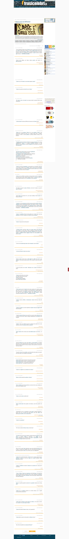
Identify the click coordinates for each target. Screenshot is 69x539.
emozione (35, 132)
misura (18, 251)
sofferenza (40, 478)
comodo (28, 167)
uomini (26, 243)
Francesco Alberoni (48, 62)
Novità (50, 535)
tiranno (31, 369)
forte (24, 450)
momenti (20, 315)
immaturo (20, 362)
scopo (25, 502)
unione (18, 151)
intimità (25, 205)
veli (38, 258)
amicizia (18, 203)
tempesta (18, 155)
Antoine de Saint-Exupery (40, 378)
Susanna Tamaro (47, 67)
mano (28, 427)
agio (16, 53)
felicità (18, 229)
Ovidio (46, 70)
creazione (35, 215)
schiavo (27, 369)
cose (20, 52)
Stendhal (47, 65)
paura (19, 413)
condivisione (39, 180)
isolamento (41, 528)
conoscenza (35, 142)
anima (31, 89)
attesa (38, 295)
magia (21, 438)
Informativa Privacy (19, 537)
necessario (31, 243)
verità (42, 217)
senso (39, 177)
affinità (33, 143)
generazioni (19, 145)
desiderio (21, 232)
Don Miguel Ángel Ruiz (48, 51)
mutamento (19, 153)
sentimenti (24, 203)
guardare (32, 482)
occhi (26, 89)
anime (23, 151)
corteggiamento (41, 147)
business (35, 342)
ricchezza (37, 203)
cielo (28, 258)
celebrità (31, 324)
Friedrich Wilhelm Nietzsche (39, 190)
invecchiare (27, 475)
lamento (23, 490)
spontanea (17, 459)
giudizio (31, 157)
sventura (38, 316)
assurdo (33, 60)
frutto (28, 142)
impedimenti (33, 151)
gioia (25, 215)
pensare (21, 142)
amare (40, 63)
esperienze (28, 473)
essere (36, 50)
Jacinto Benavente (48, 53)
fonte (30, 215)
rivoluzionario (29, 299)
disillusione (18, 458)
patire (32, 412)
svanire (25, 153)
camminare (31, 205)
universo (35, 177)
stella (26, 352)
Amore (18, 132)
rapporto (21, 369)
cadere (35, 258)
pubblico (39, 327)
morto (32, 411)
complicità (17, 204)
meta (17, 483)
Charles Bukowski (40, 421)
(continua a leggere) (25, 53)
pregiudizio (25, 166)
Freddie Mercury (41, 326)
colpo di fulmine (37, 147)
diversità (42, 180)
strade (22, 206)
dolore (21, 473)
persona (24, 51)
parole (24, 81)
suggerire (38, 307)
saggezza (28, 232)
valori (32, 437)
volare (42, 263)
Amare (17, 331)
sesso (35, 307)
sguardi (26, 291)
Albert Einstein (41, 55)
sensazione (17, 215)
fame (18, 121)
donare (42, 63)
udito (26, 267)
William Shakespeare (40, 90)
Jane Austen (41, 526)
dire (34, 167)
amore (29, 49)
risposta (21, 307)
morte (23, 396)
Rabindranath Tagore (40, 216)
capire (20, 289)
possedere (38, 232)
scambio (25, 436)
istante (24, 144)
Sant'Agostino (41, 198)
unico (33, 342)
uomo (35, 473)
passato (35, 291)
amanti (25, 100)
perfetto (27, 134)
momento (17, 260)
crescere (38, 205)
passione (24, 132)
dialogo (37, 436)
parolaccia (22, 420)
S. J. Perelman (41, 493)
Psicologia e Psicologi (20, 130)
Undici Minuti (18, 174)
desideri (42, 388)
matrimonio (49, 98)
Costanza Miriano (40, 460)
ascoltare (26, 377)
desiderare (33, 231)
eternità (47, 98)
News (37, 535)
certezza (21, 293)
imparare (20, 342)
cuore (51, 99)
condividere (29, 178)
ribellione (40, 303)
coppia (45, 99)
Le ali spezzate (18, 140)
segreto (30, 258)
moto (39, 229)
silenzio (30, 377)
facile (18, 289)
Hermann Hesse (41, 235)
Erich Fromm (41, 364)
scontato (37, 435)
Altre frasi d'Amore (20, 58)
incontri (27, 169)
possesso (42, 281)
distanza (31, 517)
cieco (21, 100)
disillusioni (39, 461)
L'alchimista (18, 287)
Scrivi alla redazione (44, 535)
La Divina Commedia (19, 446)
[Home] (34, 3)
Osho (42, 302)
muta (24, 152)
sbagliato (18, 142)
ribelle (24, 299)
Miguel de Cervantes (40, 387)
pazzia (42, 103)
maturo (20, 363)
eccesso (42, 254)
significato (22, 214)
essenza (23, 501)
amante (39, 103)
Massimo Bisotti (41, 429)
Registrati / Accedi (26, 0)
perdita (40, 474)
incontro (40, 162)
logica (17, 61)
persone (29, 168)
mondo (20, 168)
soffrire (39, 412)
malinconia (38, 315)
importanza (26, 292)
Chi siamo (31, 535)
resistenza (42, 461)
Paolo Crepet (41, 347)
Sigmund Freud (41, 223)
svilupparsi (30, 144)
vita (38, 230)
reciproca (21, 458)
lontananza (41, 407)
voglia (33, 50)
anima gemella (36, 295)
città (34, 290)
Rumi (42, 262)
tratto (34, 204)
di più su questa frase (40, 58)
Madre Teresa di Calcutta (40, 62)
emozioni (35, 178)
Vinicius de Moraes (40, 406)
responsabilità (36, 437)
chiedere (31, 331)
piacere (42, 452)
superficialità (41, 327)
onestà (40, 452)
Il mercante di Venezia (19, 98)
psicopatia (42, 225)
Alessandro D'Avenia (48, 73)
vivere (31, 203)
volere (20, 403)
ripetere (19, 475)
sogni (42, 295)
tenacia (42, 162)
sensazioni (40, 217)
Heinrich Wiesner (41, 518)
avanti (32, 531)
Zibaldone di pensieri (19, 313)
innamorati (25, 324)
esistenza (40, 263)
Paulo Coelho (41, 179)
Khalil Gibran (41, 146)
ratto (24, 448)
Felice (27, 229)
